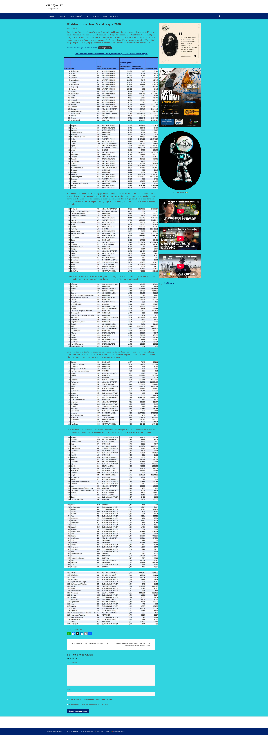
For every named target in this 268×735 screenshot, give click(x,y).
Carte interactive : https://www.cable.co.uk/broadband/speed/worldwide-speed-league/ (111, 54)
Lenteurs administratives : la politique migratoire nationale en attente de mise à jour (132, 645)
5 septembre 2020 (72, 28)
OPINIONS (96, 16)
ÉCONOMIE (51, 16)
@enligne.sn (169, 283)
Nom (69, 689)
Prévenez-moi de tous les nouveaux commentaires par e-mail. (91, 699)
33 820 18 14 (100, 731)
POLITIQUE (62, 16)
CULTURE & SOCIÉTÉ (76, 16)
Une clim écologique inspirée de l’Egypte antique (90, 643)
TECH (87, 16)
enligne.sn (55, 5)
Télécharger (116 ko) (105, 48)
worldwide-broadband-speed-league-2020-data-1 (82, 48)
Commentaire (72, 663)
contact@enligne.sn (88, 731)
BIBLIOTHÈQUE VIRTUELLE (111, 16)
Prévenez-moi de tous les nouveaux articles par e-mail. (88, 705)
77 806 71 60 (107, 731)
